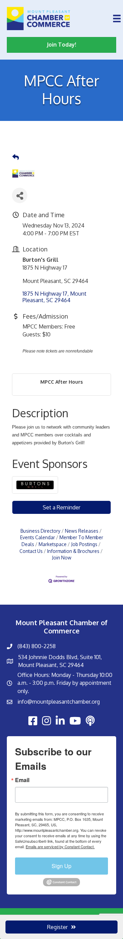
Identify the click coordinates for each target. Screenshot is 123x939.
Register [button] (57, 927)
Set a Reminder (61, 507)
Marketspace (53, 544)
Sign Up (61, 866)
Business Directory (40, 531)
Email (22, 780)
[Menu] (117, 18)
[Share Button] (19, 195)
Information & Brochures (73, 551)
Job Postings (84, 544)
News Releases (81, 531)
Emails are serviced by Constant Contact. (60, 846)
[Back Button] (15, 157)
